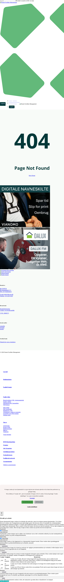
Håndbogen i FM (7, 410)
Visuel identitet (7, 434)
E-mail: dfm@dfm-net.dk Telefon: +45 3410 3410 (6, 295)
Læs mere (32, 498)
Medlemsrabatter (7, 428)
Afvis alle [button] (39, 502)
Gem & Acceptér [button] (4, 581)
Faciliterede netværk (9, 458)
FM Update (6, 407)
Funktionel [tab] (3, 529)
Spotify (2, 329)
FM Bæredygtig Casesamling (11, 403)
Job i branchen (7, 448)
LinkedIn (2, 326)
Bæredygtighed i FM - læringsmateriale (13, 400)
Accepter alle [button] (27, 502)
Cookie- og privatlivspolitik (7, 310)
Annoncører (6, 425)
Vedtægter (5, 431)
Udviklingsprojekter (9, 451)
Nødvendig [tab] (3, 536)
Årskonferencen (7, 455)
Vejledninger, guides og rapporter (12, 412)
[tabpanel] (32, 534)
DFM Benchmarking (9, 442)
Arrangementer (7, 461)
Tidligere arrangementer (9, 465)
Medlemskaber (7, 379)
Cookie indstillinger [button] (32, 506)
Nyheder (5, 445)
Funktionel (5, 530)
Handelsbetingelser (5, 309)
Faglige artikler (7, 401)
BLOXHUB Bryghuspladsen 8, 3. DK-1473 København (6, 290)
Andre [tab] (1, 576)
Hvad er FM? (6, 427)
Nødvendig (5, 538)
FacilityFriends (7, 387)
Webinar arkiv (7, 415)
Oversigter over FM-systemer (11, 413)
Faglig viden (6, 397)
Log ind (5, 371)
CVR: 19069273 (4, 313)
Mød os (5, 430)
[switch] (0, 546)
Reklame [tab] (2, 570)
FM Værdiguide (7, 409)
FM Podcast (6, 404)
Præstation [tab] (3, 544)
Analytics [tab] (2, 550)
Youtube (2, 327)
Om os (5, 422)
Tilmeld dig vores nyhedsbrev (8, 342)
